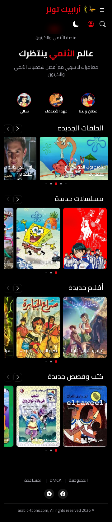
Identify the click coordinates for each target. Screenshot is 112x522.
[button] (8, 129)
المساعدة (33, 480)
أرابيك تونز (63, 9)
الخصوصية (78, 480)
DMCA (56, 480)
